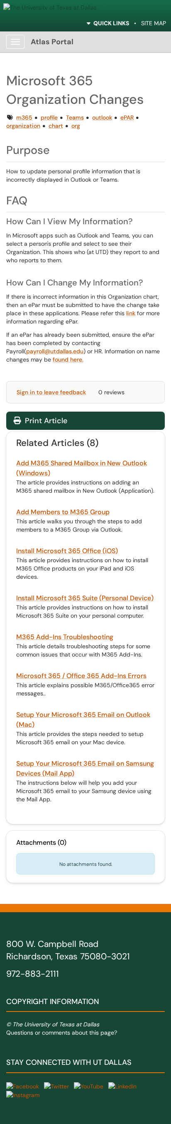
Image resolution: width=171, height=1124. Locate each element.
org (75, 125)
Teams (75, 117)
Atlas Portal (52, 42)
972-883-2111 (32, 974)
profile (49, 117)
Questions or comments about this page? (61, 1032)
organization (23, 125)
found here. (68, 359)
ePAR (127, 117)
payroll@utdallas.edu (54, 351)
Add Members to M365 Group (63, 512)
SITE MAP (153, 23)
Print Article (45, 421)
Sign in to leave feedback (51, 392)
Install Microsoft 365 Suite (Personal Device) (85, 598)
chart (56, 125)
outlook (102, 117)
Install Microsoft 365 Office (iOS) (67, 550)
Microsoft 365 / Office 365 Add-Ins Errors (81, 675)
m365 (24, 117)
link (130, 313)
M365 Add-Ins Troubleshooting (64, 637)
